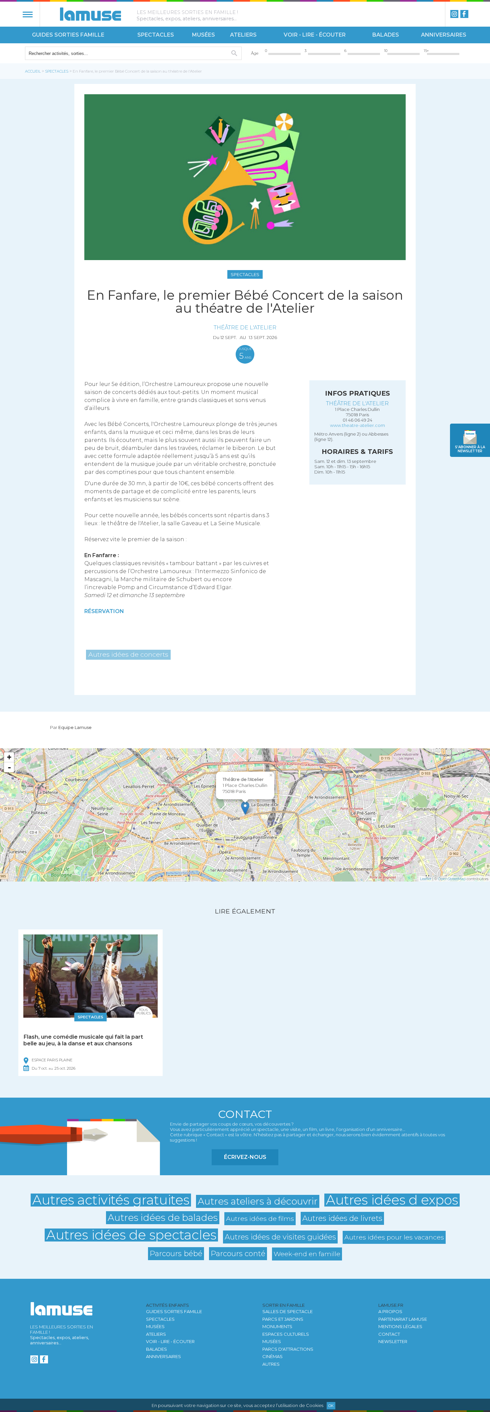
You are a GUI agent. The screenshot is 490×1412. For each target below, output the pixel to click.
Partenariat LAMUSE (402, 1319)
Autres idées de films (260, 1219)
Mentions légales (400, 1326)
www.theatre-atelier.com (357, 425)
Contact (389, 1334)
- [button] (9, 767)
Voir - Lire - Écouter (315, 35)
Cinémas (272, 1356)
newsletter (470, 449)
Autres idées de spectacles (131, 1235)
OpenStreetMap (452, 879)
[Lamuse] (90, 14)
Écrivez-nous (245, 1157)
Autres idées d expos (392, 1200)
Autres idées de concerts (128, 654)
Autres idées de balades (163, 1217)
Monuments (277, 1326)
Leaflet (425, 879)
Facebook (464, 14)
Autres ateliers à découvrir (258, 1201)
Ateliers (243, 35)
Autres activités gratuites (110, 1200)
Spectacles (155, 35)
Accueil (33, 71)
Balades (385, 35)
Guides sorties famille (68, 35)
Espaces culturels (285, 1334)
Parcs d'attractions (287, 1349)
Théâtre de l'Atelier (245, 327)
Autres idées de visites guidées (280, 1236)
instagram (454, 14)
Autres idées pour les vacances (394, 1237)
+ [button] (9, 757)
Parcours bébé (176, 1253)
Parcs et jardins (282, 1319)
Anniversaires (443, 35)
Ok (331, 1405)
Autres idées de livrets (342, 1218)
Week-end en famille (307, 1254)
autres (271, 1364)
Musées (203, 35)
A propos (390, 1311)
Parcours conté (238, 1253)
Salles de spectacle (287, 1311)
